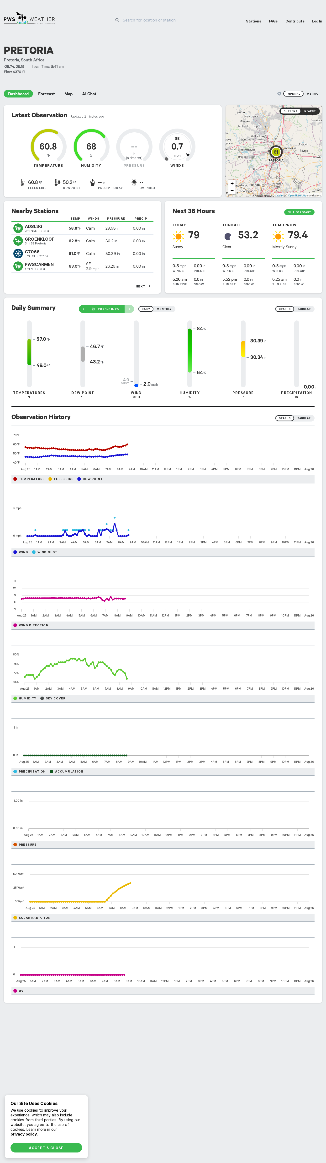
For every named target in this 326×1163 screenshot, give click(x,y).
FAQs (273, 21)
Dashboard (18, 94)
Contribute (295, 21)
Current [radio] (291, 111)
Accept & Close (46, 1148)
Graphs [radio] (285, 418)
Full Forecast (299, 212)
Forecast (46, 94)
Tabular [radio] (304, 418)
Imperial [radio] (293, 93)
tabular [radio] (304, 309)
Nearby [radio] (310, 111)
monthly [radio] (164, 309)
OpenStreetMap (297, 195)
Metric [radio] (312, 93)
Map (68, 94)
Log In (317, 21)
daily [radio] (146, 309)
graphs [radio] (285, 309)
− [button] (232, 191)
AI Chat (89, 94)
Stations (253, 21)
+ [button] (232, 183)
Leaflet (279, 195)
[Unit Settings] (279, 93)
